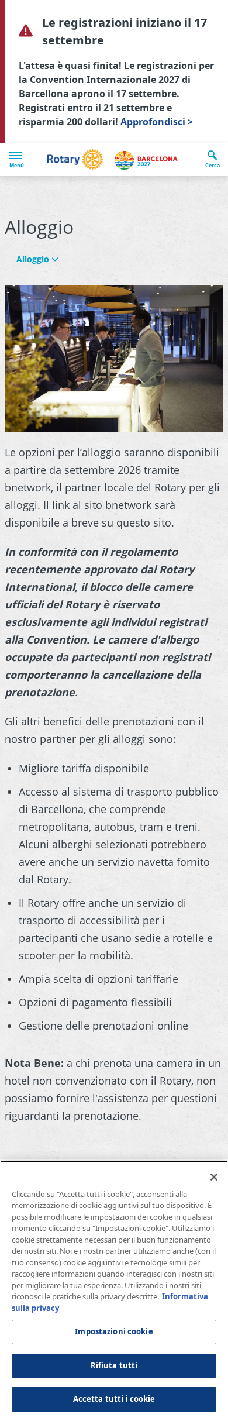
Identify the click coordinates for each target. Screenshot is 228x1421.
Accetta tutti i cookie (114, 1399)
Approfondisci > (156, 121)
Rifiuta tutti (114, 1365)
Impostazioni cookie (114, 1331)
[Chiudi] (214, 1177)
